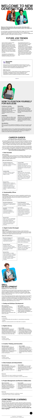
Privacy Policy (14, 416)
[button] (15, 78)
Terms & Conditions (19, 416)
